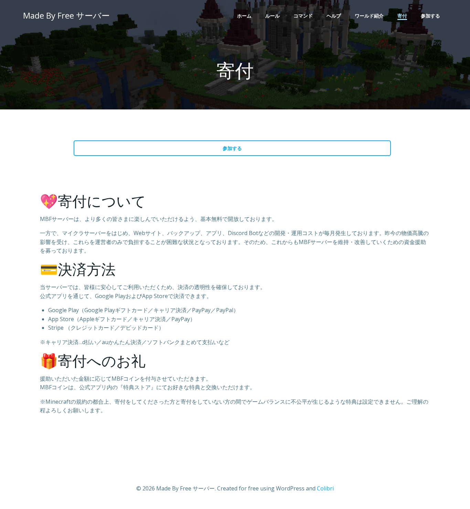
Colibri (325, 488)
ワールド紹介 (369, 15)
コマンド (303, 15)
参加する (430, 15)
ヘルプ (334, 15)
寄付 (402, 15)
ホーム (244, 15)
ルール (272, 15)
